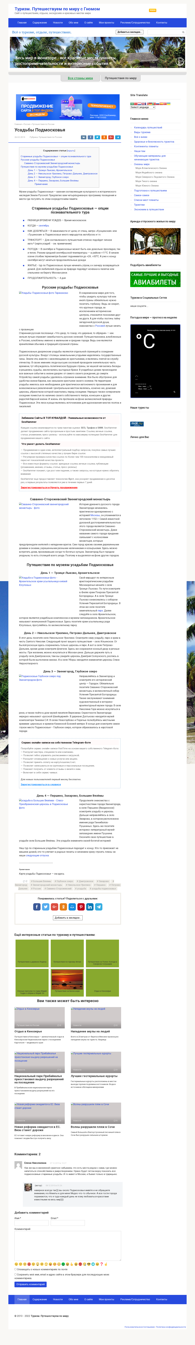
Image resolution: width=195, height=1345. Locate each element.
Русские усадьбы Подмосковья (38, 159)
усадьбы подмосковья (104, 888)
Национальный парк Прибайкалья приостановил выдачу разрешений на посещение (39, 1079)
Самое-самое (141, 195)
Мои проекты (106, 22)
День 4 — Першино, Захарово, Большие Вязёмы (53, 180)
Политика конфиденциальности (171, 1327)
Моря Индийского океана (149, 172)
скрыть (70, 150)
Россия (37, 888)
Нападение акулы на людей (90, 1031)
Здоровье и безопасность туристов (154, 141)
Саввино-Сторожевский (59, 888)
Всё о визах (140, 137)
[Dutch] (139, 103)
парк (100, 610)
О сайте (88, 22)
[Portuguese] (154, 103)
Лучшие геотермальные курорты (94, 1076)
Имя (17, 1218)
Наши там (139, 151)
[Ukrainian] (168, 103)
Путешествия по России (50, 137)
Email (54, 1218)
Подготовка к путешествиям (150, 190)
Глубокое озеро (65, 881)
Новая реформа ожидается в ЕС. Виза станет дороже (37, 1128)
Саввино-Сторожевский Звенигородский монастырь (52, 163)
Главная (22, 22)
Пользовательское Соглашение (140, 1327)
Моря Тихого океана (146, 181)
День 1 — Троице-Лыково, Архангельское (50, 170)
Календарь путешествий (148, 127)
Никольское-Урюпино (79, 885)
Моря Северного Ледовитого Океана (155, 177)
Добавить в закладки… (129, 32)
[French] (147, 103)
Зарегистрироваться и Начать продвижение (49, 487)
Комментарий (22, 1229)
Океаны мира (141, 164)
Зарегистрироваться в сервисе (41, 784)
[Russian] (158, 103)
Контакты (161, 22)
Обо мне (73, 22)
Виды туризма (142, 132)
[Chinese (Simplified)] (136, 103)
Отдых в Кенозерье (28, 1031)
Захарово (104, 881)
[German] (150, 103)
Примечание (41, 184)
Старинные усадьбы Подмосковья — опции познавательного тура (56, 156)
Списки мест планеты (146, 200)
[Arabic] (132, 103)
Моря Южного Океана (147, 185)
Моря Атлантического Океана (151, 168)
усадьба (81, 888)
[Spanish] (161, 103)
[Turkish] (165, 103)
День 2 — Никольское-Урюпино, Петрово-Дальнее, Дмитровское (63, 173)
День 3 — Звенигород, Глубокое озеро (48, 177)
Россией (100, 325)
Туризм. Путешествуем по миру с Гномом (57, 8)
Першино (101, 885)
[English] (143, 103)
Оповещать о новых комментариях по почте (42, 1269)
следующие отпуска (37, 855)
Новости (58, 22)
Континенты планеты (146, 146)
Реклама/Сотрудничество (135, 22)
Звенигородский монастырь (47, 885)
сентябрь (44, 225)
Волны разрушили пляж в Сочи (93, 1127)
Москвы (95, 515)
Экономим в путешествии (149, 209)
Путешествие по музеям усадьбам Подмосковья (47, 166)
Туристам (139, 204)
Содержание (40, 22)
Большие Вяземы (42, 881)
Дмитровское (86, 881)
